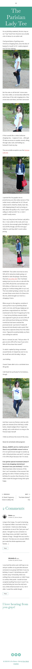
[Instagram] (12, 654)
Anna (10, 515)
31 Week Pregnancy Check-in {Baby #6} (8, 497)
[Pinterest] (19, 654)
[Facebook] (16, 654)
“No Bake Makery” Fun (24, 497)
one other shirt (12, 279)
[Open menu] (16, 3)
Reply (5, 548)
